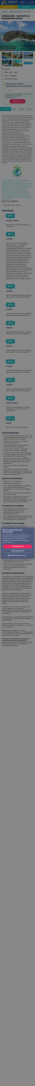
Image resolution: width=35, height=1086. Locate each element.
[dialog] (17, 543)
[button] (17, 555)
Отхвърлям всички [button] (17, 551)
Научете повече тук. (8, 542)
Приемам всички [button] (17, 546)
